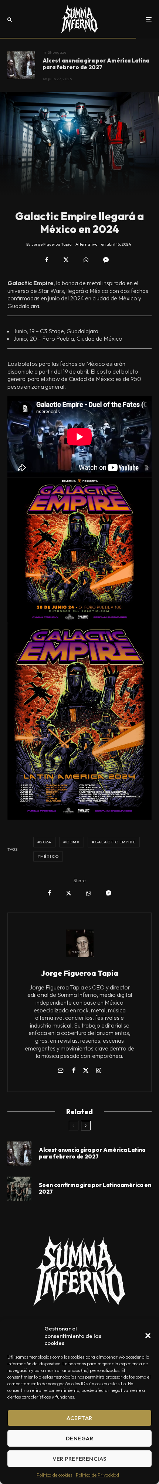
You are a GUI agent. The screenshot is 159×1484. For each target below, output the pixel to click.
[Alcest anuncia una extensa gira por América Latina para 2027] (21, 65)
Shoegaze (57, 52)
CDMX (73, 841)
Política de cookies (54, 1475)
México (49, 856)
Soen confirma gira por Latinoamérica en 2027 (95, 1188)
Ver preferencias (79, 1458)
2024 (45, 841)
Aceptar (79, 1417)
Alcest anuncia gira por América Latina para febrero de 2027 (96, 64)
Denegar (79, 1438)
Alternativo (86, 244)
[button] (148, 1335)
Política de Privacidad (97, 1475)
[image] (19, 1189)
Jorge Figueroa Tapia (79, 973)
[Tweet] (66, 260)
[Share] (46, 260)
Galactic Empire (115, 841)
